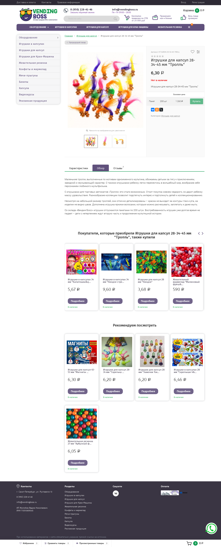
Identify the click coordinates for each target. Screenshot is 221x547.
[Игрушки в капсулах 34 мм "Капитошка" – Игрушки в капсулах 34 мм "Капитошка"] (81, 261)
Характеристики (78, 168)
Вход (183, 2)
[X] (161, 109)
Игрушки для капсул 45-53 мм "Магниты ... (81, 371)
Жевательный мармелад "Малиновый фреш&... (186, 282)
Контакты (46, 2)
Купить (197, 101)
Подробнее (77, 301)
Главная (69, 36)
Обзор (100, 168)
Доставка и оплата (26, 2)
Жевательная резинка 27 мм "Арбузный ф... (80, 442)
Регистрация (198, 2)
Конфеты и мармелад (32, 69)
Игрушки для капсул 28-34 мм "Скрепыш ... (116, 371)
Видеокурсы (26, 94)
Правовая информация (68, 2)
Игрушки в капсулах (66, 27)
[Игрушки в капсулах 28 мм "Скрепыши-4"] (187, 351)
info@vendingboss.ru (125, 9)
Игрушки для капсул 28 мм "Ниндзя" (151, 280)
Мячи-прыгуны (28, 75)
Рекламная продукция (33, 100)
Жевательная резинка (170, 27)
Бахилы (23, 81)
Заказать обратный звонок (82, 12)
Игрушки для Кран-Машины (133, 27)
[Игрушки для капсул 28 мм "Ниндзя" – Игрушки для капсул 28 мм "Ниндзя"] (151, 261)
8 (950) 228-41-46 (81, 9)
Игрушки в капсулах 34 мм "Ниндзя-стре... (116, 280)
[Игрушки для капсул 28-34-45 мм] (90, 141)
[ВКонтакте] (153, 109)
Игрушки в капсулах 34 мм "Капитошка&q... (81, 280)
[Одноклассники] (157, 109)
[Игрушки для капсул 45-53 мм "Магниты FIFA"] (81, 351)
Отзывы (118, 168)
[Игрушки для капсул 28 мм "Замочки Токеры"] (152, 351)
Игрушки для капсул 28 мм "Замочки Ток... (151, 371)
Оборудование (37, 27)
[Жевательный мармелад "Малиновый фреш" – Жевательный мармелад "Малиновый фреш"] (186, 261)
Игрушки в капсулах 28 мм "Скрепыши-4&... (187, 371)
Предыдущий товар (77, 42)
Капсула (24, 88)
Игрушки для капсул (97, 27)
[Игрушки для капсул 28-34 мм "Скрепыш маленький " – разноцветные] (117, 351)
